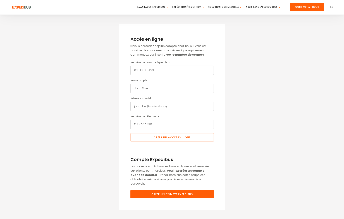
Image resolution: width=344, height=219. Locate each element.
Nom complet (139, 80)
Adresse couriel (140, 98)
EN (331, 6)
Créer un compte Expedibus (172, 194)
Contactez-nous (307, 6)
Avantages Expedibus (151, 6)
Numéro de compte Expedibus (150, 62)
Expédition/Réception (187, 6)
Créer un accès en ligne (172, 137)
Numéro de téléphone (144, 116)
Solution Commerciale (224, 6)
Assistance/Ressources (262, 6)
